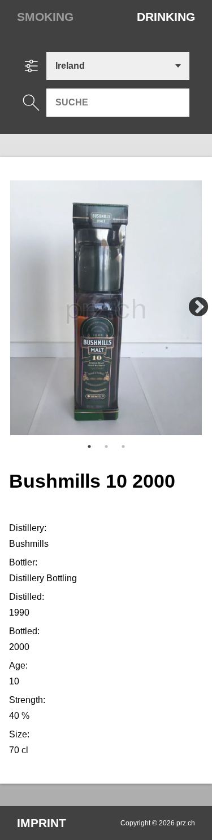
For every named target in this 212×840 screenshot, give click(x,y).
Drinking (166, 16)
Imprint (41, 822)
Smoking (45, 16)
